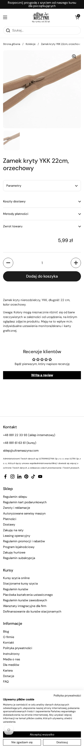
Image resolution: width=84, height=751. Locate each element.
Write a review (42, 375)
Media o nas (11, 659)
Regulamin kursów (15, 589)
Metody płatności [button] (15, 214)
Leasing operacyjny (16, 536)
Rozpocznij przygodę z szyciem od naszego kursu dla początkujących (42, 4)
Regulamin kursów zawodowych (25, 600)
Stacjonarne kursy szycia (20, 583)
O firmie (8, 637)
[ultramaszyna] (41, 16)
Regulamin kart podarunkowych (25, 502)
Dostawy (9, 524)
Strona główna (11, 44)
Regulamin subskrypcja (19, 558)
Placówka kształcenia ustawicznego (28, 595)
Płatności (9, 519)
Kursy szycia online (16, 578)
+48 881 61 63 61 (14, 443)
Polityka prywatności (17, 648)
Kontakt (8, 643)
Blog (6, 631)
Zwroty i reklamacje (16, 508)
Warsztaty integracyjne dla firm (24, 606)
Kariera (8, 670)
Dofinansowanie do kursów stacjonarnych (32, 611)
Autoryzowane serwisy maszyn (24, 513)
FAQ (6, 682)
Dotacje (8, 676)
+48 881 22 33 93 (15, 435)
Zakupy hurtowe (14, 552)
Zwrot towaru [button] (12, 226)
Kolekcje (30, 44)
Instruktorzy (11, 654)
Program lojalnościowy (18, 547)
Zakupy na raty (13, 530)
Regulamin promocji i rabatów (24, 541)
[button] (77, 17)
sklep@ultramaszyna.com (21, 451)
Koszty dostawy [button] (14, 201)
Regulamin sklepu (15, 497)
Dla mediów (11, 665)
